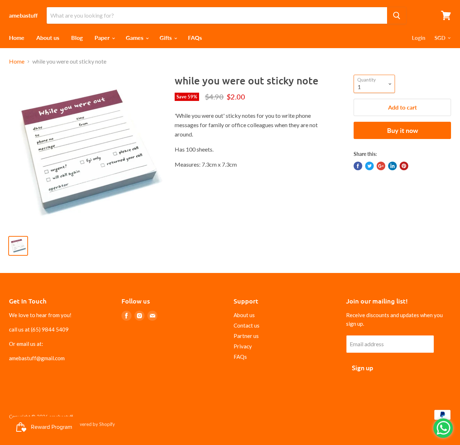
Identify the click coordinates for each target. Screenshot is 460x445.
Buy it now (402, 130)
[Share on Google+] (381, 166)
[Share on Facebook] (358, 166)
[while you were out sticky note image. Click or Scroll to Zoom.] (86, 152)
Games (135, 37)
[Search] (396, 15)
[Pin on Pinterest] (404, 166)
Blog (77, 37)
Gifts (166, 37)
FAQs (195, 37)
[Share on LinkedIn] (392, 166)
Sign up (362, 368)
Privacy (243, 346)
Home (16, 37)
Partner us (246, 336)
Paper (103, 37)
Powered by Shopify (94, 424)
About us (47, 37)
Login (418, 37)
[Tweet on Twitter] (369, 166)
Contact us (246, 325)
